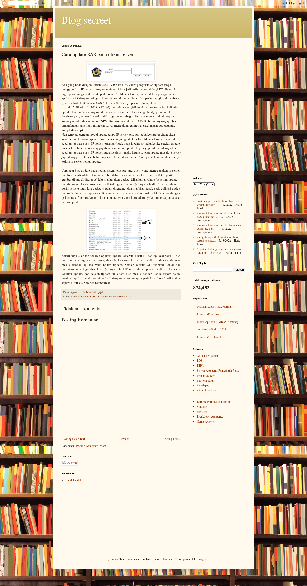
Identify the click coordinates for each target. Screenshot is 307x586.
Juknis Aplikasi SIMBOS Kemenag (217, 322)
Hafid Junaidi (73, 480)
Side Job (202, 407)
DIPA (200, 365)
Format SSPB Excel (209, 337)
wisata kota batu (206, 390)
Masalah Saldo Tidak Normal (214, 306)
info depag (203, 385)
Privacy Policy (109, 559)
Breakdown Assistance (210, 416)
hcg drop (202, 412)
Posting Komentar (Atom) (91, 446)
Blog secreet (86, 19)
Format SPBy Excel (209, 314)
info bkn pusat (205, 380)
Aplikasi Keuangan (81, 296)
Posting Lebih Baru (74, 439)
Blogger (201, 559)
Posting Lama (171, 439)
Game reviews (205, 421)
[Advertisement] (121, 424)
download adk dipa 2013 (211, 329)
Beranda (124, 439)
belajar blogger (206, 375)
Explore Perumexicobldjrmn (214, 402)
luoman (167, 559)
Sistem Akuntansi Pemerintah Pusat (112, 296)
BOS (200, 360)
